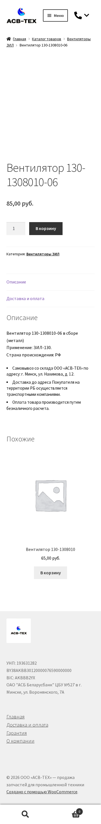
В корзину (46, 228)
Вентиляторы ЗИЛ (42, 253)
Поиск (25, 814)
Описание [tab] (16, 282)
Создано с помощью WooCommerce (41, 791)
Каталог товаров (46, 38)
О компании (20, 741)
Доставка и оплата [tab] (25, 298)
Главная (19, 38)
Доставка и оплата (27, 725)
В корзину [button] (50, 572)
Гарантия (16, 733)
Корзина (65, 809)
